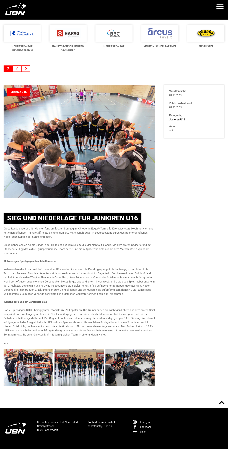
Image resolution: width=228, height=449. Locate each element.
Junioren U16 (177, 119)
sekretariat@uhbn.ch (100, 426)
